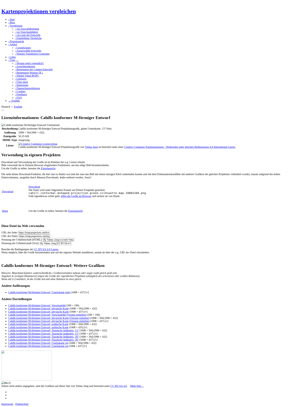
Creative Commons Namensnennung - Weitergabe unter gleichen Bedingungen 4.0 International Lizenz (179, 147)
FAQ (18, 97)
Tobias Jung (91, 147)
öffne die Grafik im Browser (76, 196)
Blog (11, 22)
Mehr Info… (137, 386)
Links (12, 57)
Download (7, 191)
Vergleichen (15, 25)
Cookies (20, 91)
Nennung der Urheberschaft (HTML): (21, 239)
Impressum (21, 85)
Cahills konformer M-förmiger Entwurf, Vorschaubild (37, 305)
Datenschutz (22, 404)
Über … (13, 60)
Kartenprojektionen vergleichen (38, 11)
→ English (14, 100)
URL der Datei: (9, 236)
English (18, 106)
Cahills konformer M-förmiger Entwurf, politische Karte (38, 324)
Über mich (21, 82)
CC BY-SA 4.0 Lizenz (46, 249)
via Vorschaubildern (26, 32)
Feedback (21, 94)
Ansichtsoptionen (25, 66)
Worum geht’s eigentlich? (29, 63)
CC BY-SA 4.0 (118, 386)
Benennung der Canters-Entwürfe (34, 69)
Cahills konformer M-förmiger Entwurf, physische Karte (38, 308)
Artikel (12, 44)
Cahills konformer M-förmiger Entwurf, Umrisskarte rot (38, 343)
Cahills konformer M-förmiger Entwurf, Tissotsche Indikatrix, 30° (43, 336)
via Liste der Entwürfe (27, 35)
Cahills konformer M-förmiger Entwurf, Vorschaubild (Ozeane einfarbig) (47, 314)
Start (11, 19)
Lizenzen (20, 78)
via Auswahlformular (27, 28)
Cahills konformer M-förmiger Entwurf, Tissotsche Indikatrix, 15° (43, 330)
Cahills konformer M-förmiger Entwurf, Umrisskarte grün (39, 292)
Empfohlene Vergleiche (28, 38)
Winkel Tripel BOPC (27, 75)
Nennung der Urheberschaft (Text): (20, 243)
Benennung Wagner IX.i (29, 72)
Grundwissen (23, 47)
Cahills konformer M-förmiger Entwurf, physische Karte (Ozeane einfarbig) (48, 318)
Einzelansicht (16, 41)
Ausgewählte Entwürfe (28, 50)
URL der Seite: (9, 232)
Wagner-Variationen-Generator (32, 53)
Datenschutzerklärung (27, 88)
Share (5, 210)
